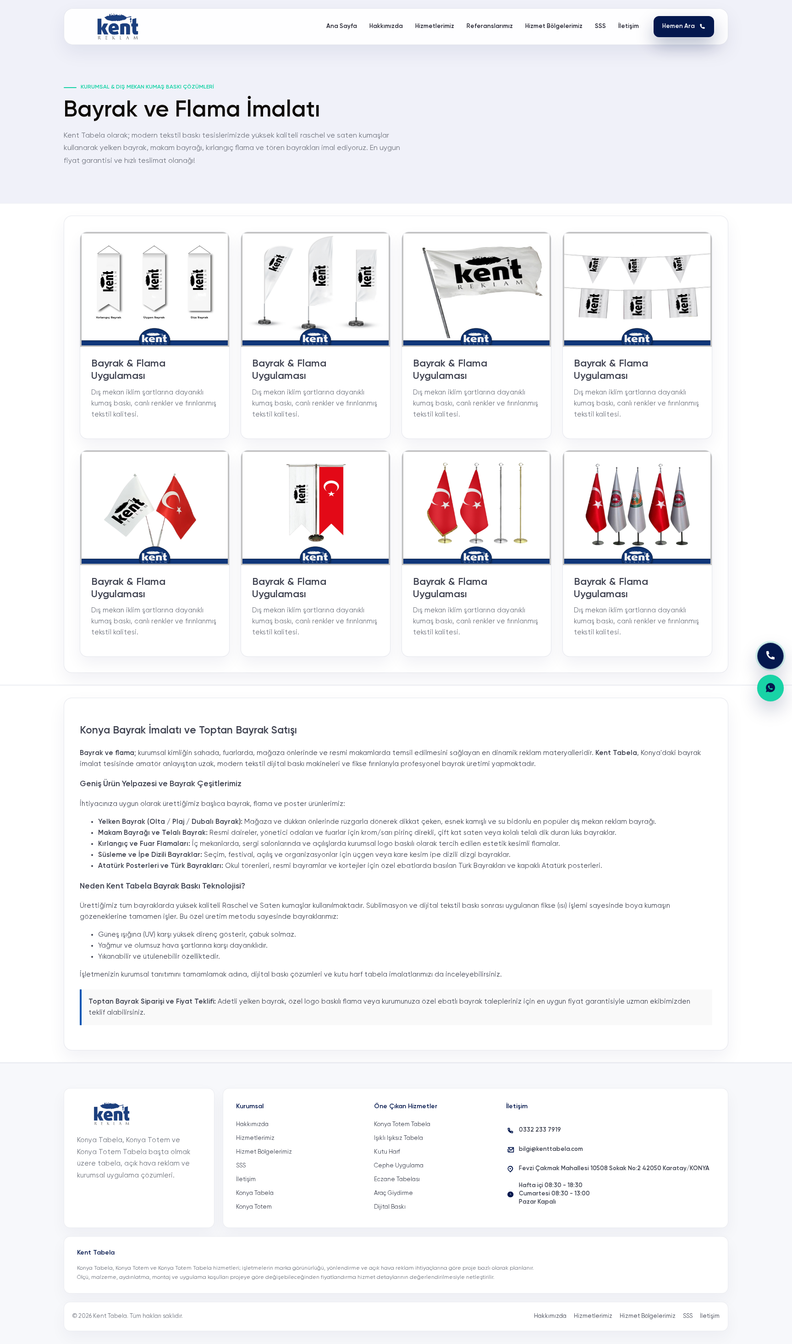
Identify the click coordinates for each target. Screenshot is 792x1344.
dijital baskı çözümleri (286, 974)
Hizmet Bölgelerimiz (264, 1152)
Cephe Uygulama (399, 1166)
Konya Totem (254, 1207)
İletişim (246, 1180)
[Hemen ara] (770, 656)
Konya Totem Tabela (402, 1124)
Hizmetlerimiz (255, 1138)
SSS (241, 1166)
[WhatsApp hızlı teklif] (770, 688)
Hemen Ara (678, 26)
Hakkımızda (252, 1124)
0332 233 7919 (540, 1130)
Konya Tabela (255, 1193)
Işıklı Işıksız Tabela (398, 1138)
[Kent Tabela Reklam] (120, 26)
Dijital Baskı (390, 1207)
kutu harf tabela (360, 974)
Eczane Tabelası (397, 1180)
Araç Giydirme (393, 1193)
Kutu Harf (387, 1152)
